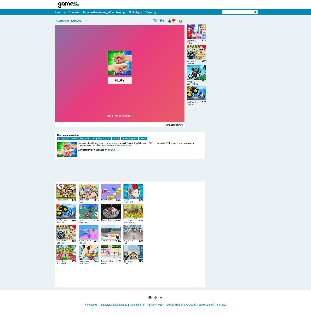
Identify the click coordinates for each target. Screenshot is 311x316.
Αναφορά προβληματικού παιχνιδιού (206, 304)
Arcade (116, 138)
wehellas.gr (91, 304)
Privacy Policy (155, 304)
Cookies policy (174, 304)
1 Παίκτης (62, 138)
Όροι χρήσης (137, 304)
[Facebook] (161, 298)
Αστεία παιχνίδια (129, 138)
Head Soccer (106, 145)
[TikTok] (156, 298)
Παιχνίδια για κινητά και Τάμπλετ (95, 138)
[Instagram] (150, 298)
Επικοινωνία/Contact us (113, 304)
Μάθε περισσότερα (153, 314)
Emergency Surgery (123, 145)
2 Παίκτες (73, 138)
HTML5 (143, 138)
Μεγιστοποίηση (175, 124)
